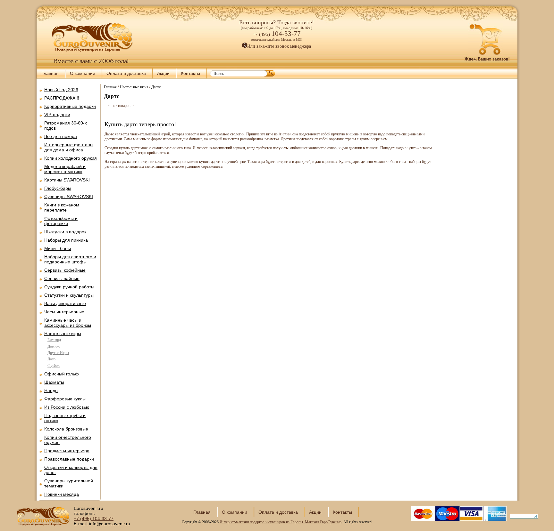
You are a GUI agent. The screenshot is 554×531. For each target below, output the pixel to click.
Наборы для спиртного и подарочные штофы (70, 259)
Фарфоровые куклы (65, 398)
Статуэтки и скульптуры (69, 295)
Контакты (190, 73)
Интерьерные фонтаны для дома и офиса (68, 147)
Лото (51, 359)
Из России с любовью (66, 407)
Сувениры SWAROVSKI (68, 196)
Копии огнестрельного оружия (67, 440)
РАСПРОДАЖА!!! (61, 98)
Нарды (51, 390)
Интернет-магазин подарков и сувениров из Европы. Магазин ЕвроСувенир (280, 522)
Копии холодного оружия (70, 158)
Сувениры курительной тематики (68, 483)
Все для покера (60, 136)
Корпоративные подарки (70, 106)
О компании (82, 73)
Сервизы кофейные (65, 270)
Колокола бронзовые (66, 428)
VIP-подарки (57, 114)
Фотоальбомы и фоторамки (61, 221)
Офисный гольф (61, 373)
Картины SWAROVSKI (67, 179)
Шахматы (54, 382)
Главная (50, 73)
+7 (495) (93, 518)
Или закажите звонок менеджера (279, 46)
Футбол (53, 365)
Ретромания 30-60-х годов (65, 125)
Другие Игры (58, 352)
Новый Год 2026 (61, 89)
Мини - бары (57, 248)
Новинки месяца (61, 494)
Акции (163, 73)
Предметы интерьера (66, 450)
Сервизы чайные (62, 278)
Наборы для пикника (66, 240)
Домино (53, 346)
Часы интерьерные (64, 311)
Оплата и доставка (126, 73)
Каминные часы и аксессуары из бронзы (67, 323)
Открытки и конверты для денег (70, 470)
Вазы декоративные (65, 303)
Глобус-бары (57, 188)
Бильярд (54, 340)
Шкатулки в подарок (65, 231)
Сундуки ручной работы (69, 286)
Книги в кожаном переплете (61, 207)
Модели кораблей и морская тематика (65, 169)
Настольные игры (62, 333)
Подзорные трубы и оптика (65, 418)
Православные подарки (69, 459)
